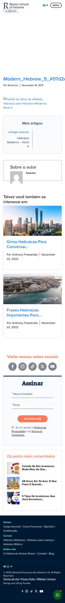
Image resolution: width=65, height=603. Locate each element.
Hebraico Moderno (14, 540)
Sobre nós (9, 549)
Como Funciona (32, 526)
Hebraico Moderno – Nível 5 (18, 139)
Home (7, 522)
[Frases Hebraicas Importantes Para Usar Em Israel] (32, 289)
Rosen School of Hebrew (16, 7)
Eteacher (31, 173)
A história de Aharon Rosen (19, 553)
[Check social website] (22, 591)
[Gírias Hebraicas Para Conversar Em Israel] (32, 221)
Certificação (10, 530)
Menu (56, 5)
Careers (51, 579)
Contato (42, 553)
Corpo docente (12, 526)
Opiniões (49, 526)
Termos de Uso (11, 579)
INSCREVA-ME (32, 419)
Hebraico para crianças (40, 540)
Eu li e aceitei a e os (29, 431)
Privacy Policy (28, 579)
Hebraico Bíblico (12, 544)
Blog (51, 553)
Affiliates (41, 579)
